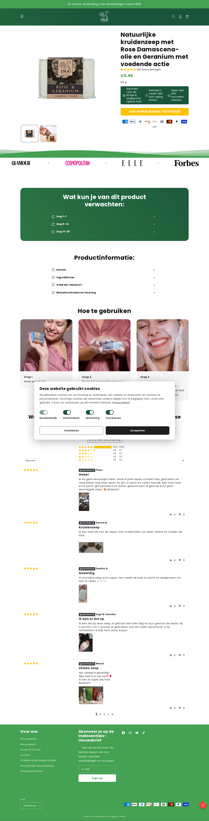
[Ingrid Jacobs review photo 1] (86, 642)
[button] (173, 16)
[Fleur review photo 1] (84, 502)
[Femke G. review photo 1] (83, 593)
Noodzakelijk (48, 418)
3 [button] (104, 714)
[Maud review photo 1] (91, 695)
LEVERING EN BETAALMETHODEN (38, 760)
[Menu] (22, 16)
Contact (25, 755)
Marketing (93, 418)
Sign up (97, 778)
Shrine (122, 816)
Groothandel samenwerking (37, 765)
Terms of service (30, 749)
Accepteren (137, 430)
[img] (31, 470)
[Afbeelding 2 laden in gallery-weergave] (48, 133)
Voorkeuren (113, 418)
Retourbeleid (28, 744)
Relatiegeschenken (31, 771)
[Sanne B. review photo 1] (91, 547)
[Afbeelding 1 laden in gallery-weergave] (29, 133)
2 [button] (100, 714)
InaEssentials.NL (99, 816)
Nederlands (30, 805)
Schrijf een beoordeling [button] (104, 439)
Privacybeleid (28, 738)
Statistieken (71, 418)
